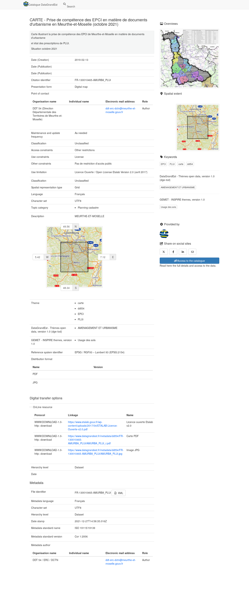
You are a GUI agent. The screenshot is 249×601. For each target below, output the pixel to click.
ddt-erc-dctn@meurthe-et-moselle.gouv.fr (121, 110)
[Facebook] (173, 252)
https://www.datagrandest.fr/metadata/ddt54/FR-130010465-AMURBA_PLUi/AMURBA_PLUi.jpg (96, 451)
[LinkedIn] (183, 252)
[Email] (192, 252)
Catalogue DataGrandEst (42, 4)
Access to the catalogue (191, 260)
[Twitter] (164, 252)
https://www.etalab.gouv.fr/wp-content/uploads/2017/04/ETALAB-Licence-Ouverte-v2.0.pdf (93, 425)
